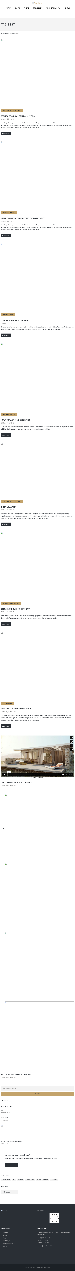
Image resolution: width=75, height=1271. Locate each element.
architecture (6, 1180)
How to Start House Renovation (16, 709)
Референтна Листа (9, 1243)
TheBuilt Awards (9, 507)
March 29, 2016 (7, 323)
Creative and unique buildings (15, 320)
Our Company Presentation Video (16, 782)
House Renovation (9, 212)
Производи (6, 1240)
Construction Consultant (12, 110)
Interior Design (8, 315)
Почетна (5, 1232)
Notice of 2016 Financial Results (16, 1074)
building (20, 1180)
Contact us (11, 1165)
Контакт (5, 1246)
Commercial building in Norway (15, 609)
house (39, 1180)
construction (30, 1180)
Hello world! (4, 1118)
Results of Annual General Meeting (18, 116)
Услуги (5, 1238)
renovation (54, 1180)
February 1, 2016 (7, 712)
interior (45, 1180)
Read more (5, 133)
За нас (5, 1235)
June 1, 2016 (6, 119)
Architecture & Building (11, 603)
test (2, 1110)
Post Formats (7, 703)
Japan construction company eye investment (23, 218)
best (14, 1180)
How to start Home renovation (15, 420)
